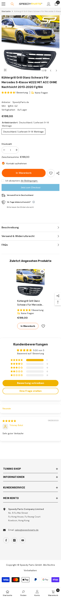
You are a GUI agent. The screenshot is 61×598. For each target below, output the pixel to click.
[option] (30, 44)
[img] (9, 421)
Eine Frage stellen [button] (31, 391)
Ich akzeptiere (12, 180)
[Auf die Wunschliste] (51, 173)
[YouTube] (23, 540)
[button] (50, 70)
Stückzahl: (7, 144)
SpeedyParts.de (21, 102)
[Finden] (12, 4)
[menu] (3, 4)
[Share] (57, 173)
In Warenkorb (23, 173)
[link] (23, 593)
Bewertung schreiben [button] (30, 383)
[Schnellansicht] (42, 271)
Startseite (6, 11)
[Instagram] (14, 540)
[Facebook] (6, 540)
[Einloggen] (48, 4)
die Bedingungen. (29, 180)
